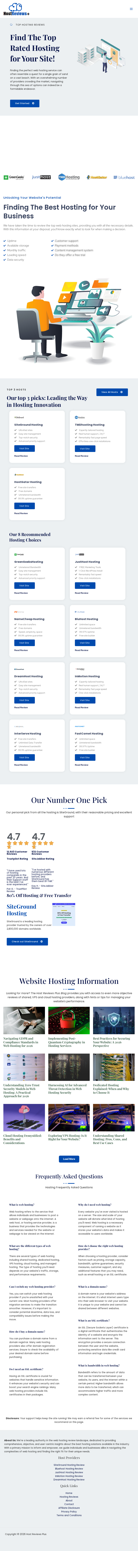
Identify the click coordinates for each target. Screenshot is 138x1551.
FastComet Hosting (89, 734)
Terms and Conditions (69, 1515)
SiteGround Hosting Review (69, 1465)
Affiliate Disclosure (69, 1508)
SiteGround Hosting (28, 425)
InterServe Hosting (27, 734)
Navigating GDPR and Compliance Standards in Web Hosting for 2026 (20, 1042)
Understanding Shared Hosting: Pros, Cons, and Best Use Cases (110, 1139)
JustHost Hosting (87, 562)
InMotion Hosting (87, 676)
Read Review (21, 455)
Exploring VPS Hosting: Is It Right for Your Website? (67, 1137)
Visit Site (24, 448)
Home (69, 1493)
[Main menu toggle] (131, 9)
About (69, 1500)
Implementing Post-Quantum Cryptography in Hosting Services (66, 1042)
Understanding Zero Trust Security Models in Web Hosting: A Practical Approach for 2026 (21, 1090)
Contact (69, 1504)
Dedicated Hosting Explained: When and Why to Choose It (111, 1088)
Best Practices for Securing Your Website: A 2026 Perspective (111, 1042)
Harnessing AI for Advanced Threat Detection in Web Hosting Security (67, 1088)
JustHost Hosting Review (69, 1472)
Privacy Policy (69, 1511)
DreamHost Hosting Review (69, 1479)
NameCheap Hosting (29, 619)
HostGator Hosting (28, 482)
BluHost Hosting (86, 619)
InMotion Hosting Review (69, 1476)
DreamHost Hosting (28, 676)
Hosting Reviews (69, 1496)
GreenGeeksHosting (28, 562)
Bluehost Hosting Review (69, 1468)
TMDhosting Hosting (90, 425)
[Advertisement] (69, 144)
